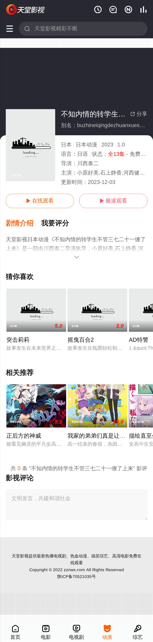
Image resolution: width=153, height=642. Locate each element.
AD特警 (138, 340)
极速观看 (113, 201)
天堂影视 (20, 556)
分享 (138, 114)
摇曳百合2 (81, 340)
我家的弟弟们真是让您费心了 (105, 436)
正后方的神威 (23, 436)
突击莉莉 (17, 340)
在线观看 (40, 201)
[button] (23, 223)
